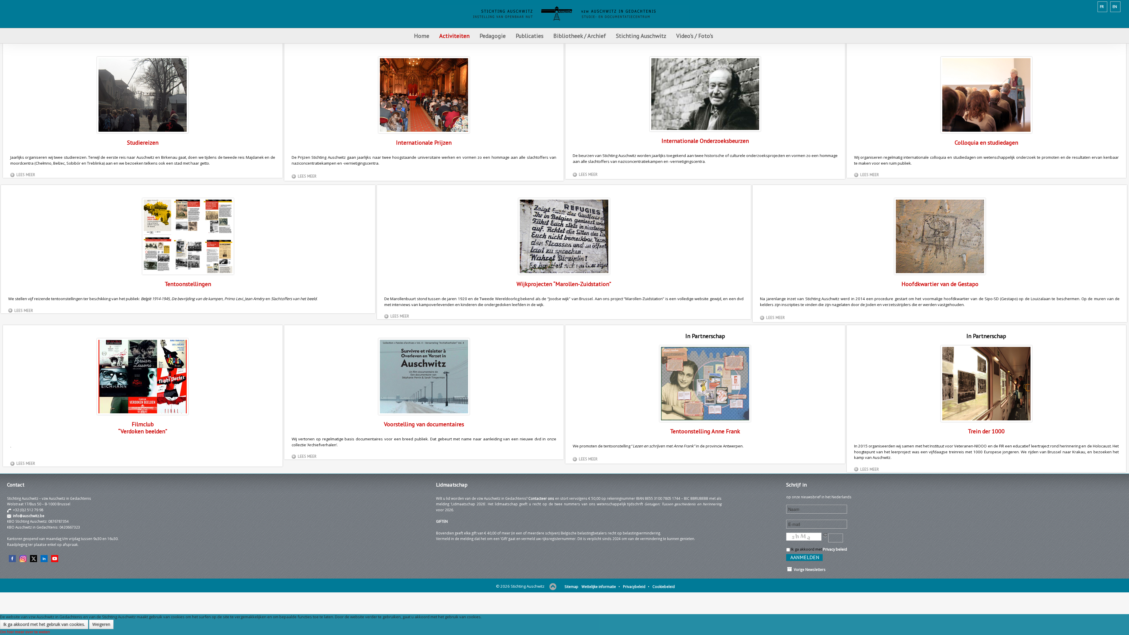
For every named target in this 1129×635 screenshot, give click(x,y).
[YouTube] (54, 558)
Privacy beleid (835, 549)
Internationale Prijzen (424, 142)
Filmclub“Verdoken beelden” (142, 427)
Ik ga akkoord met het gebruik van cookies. (44, 624)
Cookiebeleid (663, 586)
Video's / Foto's (695, 35)
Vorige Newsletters (809, 569)
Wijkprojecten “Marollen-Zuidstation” (564, 284)
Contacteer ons (541, 498)
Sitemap (571, 586)
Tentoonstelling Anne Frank (705, 431)
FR (1102, 6)
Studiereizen (142, 142)
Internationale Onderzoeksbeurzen (705, 140)
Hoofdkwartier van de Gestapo (939, 284)
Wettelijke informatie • (601, 586)
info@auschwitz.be (28, 515)
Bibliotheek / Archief (579, 35)
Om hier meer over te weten (25, 631)
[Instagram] (23, 558)
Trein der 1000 (986, 431)
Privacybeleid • (636, 586)
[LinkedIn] (44, 558)
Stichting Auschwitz (641, 35)
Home (421, 35)
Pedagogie (493, 35)
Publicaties (529, 35)
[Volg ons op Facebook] (12, 558)
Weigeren (101, 624)
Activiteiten (454, 35)
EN (1115, 6)
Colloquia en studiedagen (986, 142)
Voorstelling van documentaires (424, 424)
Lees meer (25, 174)
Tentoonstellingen (188, 284)
